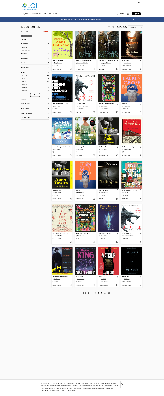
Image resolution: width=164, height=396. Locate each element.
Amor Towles (104, 149)
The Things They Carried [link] (60, 104)
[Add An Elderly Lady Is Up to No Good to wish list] (70, 242)
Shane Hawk (104, 106)
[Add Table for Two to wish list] (117, 155)
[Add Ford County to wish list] (140, 69)
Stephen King (80, 279)
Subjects (25, 14)
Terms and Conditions (74, 383)
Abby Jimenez (58, 63)
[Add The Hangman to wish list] (117, 199)
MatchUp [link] (102, 276)
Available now (26, 50)
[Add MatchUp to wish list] (117, 285)
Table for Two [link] (103, 147)
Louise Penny (104, 192)
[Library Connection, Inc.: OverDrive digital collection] (29, 6)
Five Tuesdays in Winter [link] (130, 190)
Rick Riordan (104, 236)
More (35, 95)
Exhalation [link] (125, 276)
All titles (24, 47)
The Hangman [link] (103, 190)
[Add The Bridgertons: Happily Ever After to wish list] (94, 155)
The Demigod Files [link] (105, 233)
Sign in (136, 14)
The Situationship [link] (58, 60)
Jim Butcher (57, 279)
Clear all (46, 32)
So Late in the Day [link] (128, 147)
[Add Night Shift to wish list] (94, 285)
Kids (45, 14)
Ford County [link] (126, 60)
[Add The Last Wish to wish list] (94, 112)
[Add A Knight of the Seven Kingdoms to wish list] (94, 69)
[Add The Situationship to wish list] (70, 69)
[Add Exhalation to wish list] (140, 285)
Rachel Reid (57, 149)
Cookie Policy (71, 390)
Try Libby (64, 20)
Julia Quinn (80, 149)
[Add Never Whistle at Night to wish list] (117, 112)
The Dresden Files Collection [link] (61, 276)
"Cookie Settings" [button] (67, 388)
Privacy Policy (88, 383)
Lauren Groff (127, 106)
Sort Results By (122, 27)
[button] (119, 14)
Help (139, 2)
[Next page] (113, 293)
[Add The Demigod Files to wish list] (117, 242)
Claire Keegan (127, 149)
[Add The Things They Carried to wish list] (70, 112)
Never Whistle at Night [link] (106, 104)
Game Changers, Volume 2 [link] (61, 147)
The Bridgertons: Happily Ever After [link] (84, 147)
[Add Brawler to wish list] (140, 112)
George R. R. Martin (82, 63)
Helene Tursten (58, 236)
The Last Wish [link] (80, 104)
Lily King (126, 192)
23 (109, 293)
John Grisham (127, 63)
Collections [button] (35, 14)
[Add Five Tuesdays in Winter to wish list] (140, 199)
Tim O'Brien (57, 106)
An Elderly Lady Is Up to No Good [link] (61, 233)
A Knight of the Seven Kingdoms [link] (84, 60)
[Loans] (128, 14)
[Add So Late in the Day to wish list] (140, 155)
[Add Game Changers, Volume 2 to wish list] (70, 155)
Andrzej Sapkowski (82, 106)
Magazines (53, 14)
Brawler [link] (124, 104)
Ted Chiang (127, 279)
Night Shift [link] (79, 276)
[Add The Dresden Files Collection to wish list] (70, 285)
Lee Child (103, 279)
